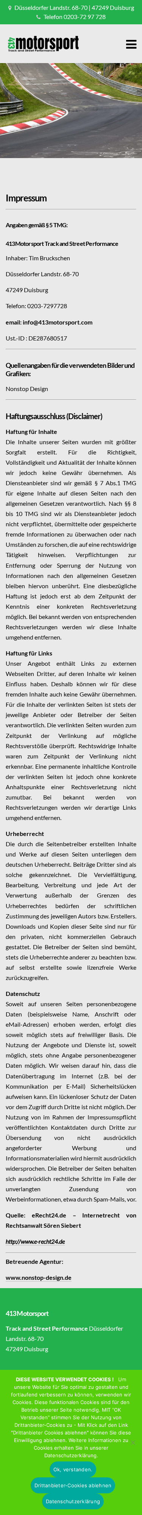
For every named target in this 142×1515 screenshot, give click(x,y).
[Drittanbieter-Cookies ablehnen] (132, 1442)
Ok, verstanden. (73, 1469)
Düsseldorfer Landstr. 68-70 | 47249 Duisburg (74, 7)
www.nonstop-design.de (39, 1277)
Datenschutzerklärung (73, 1501)
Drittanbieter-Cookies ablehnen (73, 1485)
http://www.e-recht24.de (35, 1241)
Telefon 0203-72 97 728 (75, 16)
